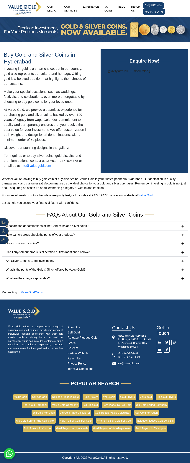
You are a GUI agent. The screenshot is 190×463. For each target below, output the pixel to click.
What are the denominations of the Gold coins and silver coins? (47, 226)
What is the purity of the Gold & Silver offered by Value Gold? (45, 269)
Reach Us (135, 8)
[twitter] (167, 342)
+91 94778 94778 (154, 11)
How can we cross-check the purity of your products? (40, 234)
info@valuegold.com (129, 363)
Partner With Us (78, 353)
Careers (73, 348)
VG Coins (108, 8)
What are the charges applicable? (28, 278)
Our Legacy (52, 8)
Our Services (70, 8)
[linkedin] (159, 342)
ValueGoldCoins (32, 292)
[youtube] (159, 350)
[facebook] (167, 350)
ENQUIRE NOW (153, 5)
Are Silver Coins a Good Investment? (30, 260)
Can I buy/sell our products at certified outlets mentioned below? (48, 252)
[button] (95, 226)
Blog (122, 6)
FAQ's (72, 342)
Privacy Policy (77, 363)
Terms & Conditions (80, 368)
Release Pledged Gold (83, 337)
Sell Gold (74, 332)
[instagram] (174, 342)
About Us (74, 327)
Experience (91, 6)
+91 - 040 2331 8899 (129, 357)
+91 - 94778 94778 (128, 353)
